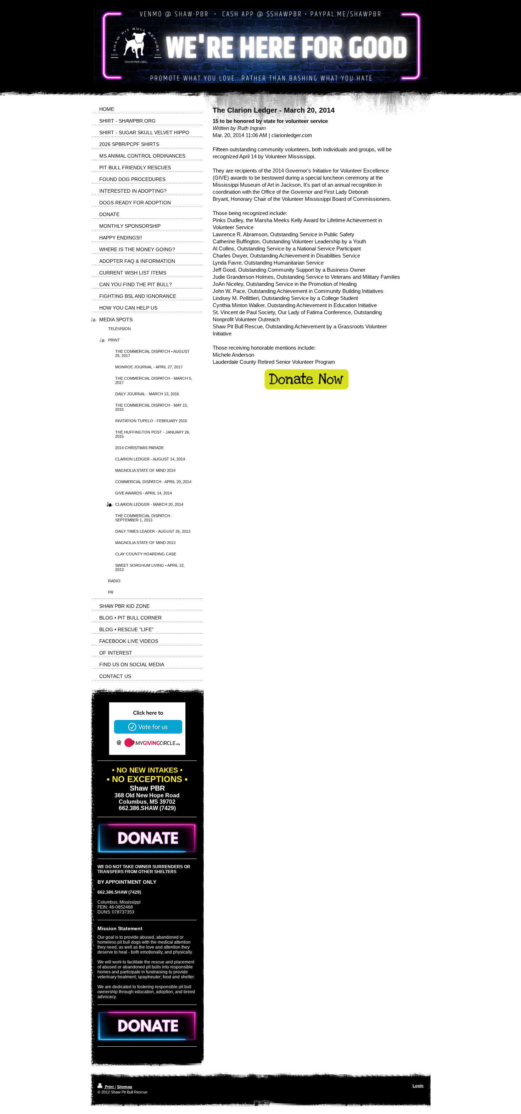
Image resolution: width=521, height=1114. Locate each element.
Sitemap (124, 1087)
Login (418, 1086)
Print (109, 1087)
